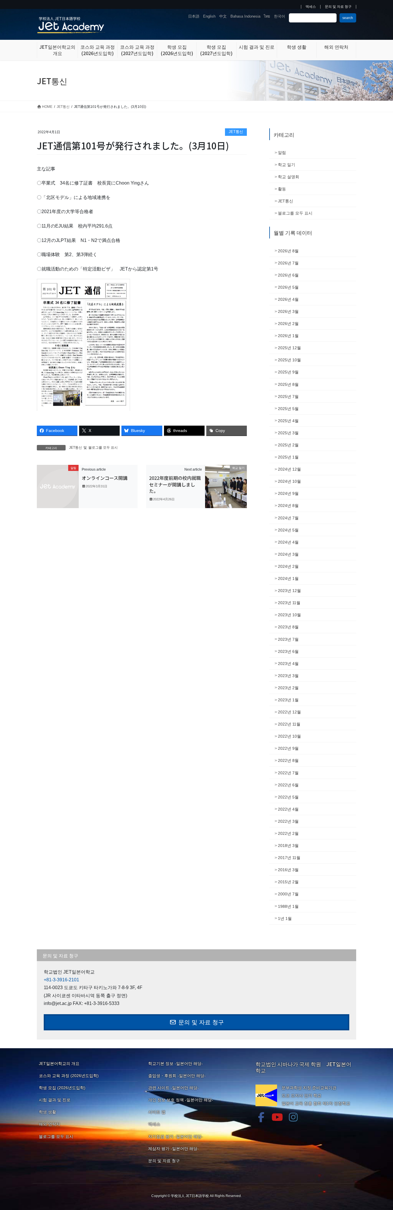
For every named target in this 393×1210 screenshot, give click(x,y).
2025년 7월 (288, 396)
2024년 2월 (288, 566)
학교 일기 (286, 164)
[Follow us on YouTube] (277, 1117)
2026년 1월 (288, 335)
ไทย (267, 16)
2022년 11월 (289, 724)
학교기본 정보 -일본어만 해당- (175, 1063)
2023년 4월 (288, 663)
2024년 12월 (289, 469)
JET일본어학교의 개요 (59, 1063)
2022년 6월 (288, 785)
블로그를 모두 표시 (103, 448)
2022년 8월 (288, 760)
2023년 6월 (288, 651)
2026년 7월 (288, 263)
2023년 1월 (288, 700)
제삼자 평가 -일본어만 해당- (173, 1148)
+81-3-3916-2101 (61, 979)
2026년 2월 (288, 323)
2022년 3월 (288, 821)
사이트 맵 (156, 1112)
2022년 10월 (289, 736)
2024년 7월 (288, 518)
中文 (223, 16)
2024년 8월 (288, 505)
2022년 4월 (288, 809)
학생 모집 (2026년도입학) (62, 1087)
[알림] (58, 486)
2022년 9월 (288, 748)
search (347, 18)
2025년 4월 (288, 420)
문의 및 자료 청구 (338, 7)
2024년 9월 (288, 493)
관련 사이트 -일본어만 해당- (173, 1087)
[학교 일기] (226, 486)
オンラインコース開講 (104, 477)
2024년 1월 (288, 578)
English (209, 16)
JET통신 (236, 131)
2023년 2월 (288, 687)
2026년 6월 (288, 275)
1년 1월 (285, 918)
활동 (282, 189)
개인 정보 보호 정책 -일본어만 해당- (180, 1100)
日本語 (193, 16)
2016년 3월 (288, 869)
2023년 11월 (289, 602)
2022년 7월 (288, 773)
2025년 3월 (288, 433)
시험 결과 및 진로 (54, 1100)
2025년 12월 (289, 347)
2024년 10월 (289, 481)
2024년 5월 (288, 530)
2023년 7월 (288, 639)
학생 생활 (47, 1112)
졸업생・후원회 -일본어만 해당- (177, 1075)
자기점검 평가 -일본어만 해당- (175, 1136)
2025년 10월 (289, 360)
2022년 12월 (289, 712)
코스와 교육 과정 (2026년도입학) (69, 1075)
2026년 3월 (288, 311)
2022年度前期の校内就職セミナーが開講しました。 (175, 484)
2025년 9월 (288, 372)
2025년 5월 (288, 408)
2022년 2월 (288, 833)
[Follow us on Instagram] (293, 1117)
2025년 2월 (288, 445)
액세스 (311, 7)
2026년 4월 (288, 299)
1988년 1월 (288, 906)
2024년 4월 (288, 542)
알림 (282, 152)
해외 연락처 (49, 1124)
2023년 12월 (289, 590)
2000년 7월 (288, 894)
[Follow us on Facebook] (261, 1117)
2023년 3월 (288, 675)
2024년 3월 (288, 554)
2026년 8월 (288, 251)
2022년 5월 (288, 797)
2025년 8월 (288, 384)
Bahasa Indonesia (245, 16)
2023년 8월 (288, 627)
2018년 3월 (288, 845)
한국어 (279, 16)
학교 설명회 (288, 176)
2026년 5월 (288, 287)
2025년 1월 (288, 457)
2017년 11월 (289, 857)
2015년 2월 (288, 882)
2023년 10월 (289, 614)
